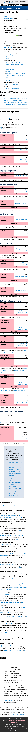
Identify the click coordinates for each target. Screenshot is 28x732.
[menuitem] (2, 8)
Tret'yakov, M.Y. (19, 517)
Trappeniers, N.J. (21, 553)
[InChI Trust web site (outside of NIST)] (26, 21)
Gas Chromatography (12, 79)
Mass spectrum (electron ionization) (15, 73)
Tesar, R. (9, 515)
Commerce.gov (22, 728)
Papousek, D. (3, 515)
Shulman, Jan (9, 645)
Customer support (8, 700)
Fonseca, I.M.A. (4, 544)
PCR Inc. (2, 528)
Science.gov (9, 730)
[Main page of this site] (2, 8)
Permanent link (8, 47)
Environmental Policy (10, 726)
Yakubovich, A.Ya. (18, 535)
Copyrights (6, 720)
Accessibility (12, 718)
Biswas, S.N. (13, 553)
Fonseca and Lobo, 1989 (21, 175)
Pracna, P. (14, 515)
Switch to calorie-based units (13, 88)
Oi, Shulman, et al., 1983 (21, 402)
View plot (2, 422)
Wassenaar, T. (9, 612)
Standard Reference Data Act (16, 714)
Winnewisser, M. (4, 517)
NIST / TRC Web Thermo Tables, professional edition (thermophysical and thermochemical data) (15, 104)
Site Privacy (5, 718)
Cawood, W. (3, 564)
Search (9, 8)
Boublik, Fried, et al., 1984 (19, 390)
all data (18, 523)
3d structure (11, 40)
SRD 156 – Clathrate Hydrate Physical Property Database (14, 493)
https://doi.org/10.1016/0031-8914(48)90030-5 (12, 616)
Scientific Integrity (21, 726)
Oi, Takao (2, 645)
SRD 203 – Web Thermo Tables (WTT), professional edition (15, 484)
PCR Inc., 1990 (24, 149)
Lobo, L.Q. (11, 544)
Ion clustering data (11, 69)
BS (1, 127)
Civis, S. (20, 515)
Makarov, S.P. (10, 535)
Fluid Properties (10, 81)
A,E (27, 341)
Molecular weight (8, 18)
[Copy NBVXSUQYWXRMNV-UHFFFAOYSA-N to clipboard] (25, 28)
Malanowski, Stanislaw (19, 584)
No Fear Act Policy (20, 724)
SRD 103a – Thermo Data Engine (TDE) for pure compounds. (15, 464)
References (9, 56)
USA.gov (15, 730)
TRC (1, 124)
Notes (7, 58)
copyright (10, 118)
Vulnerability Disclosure (9, 724)
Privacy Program (20, 718)
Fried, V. (8, 623)
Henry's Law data (10, 66)
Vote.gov (20, 730)
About (17, 8)
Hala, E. (13, 623)
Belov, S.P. (11, 517)
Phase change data (11, 55)
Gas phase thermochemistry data (15, 62)
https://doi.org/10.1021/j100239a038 (13, 650)
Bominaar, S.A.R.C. (5, 553)
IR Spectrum (9, 71)
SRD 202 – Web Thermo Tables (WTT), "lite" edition (15, 478)
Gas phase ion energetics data (14, 68)
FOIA (2, 726)
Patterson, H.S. (10, 564)
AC (1, 128)
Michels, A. (3, 612)
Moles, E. (2, 638)
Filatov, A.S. (3, 535)
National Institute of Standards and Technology (3, 5)
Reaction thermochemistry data (14, 64)
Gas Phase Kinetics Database (13, 84)
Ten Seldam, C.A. (4, 555)
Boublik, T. (3, 623)
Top (4, 115)
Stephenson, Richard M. (6, 584)
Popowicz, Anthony (18, 645)
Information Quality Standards (9, 728)
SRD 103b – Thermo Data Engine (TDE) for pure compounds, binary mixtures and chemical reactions (15, 471)
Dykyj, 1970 (13, 352)
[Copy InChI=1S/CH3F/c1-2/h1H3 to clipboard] (4, 24)
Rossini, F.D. (8, 594)
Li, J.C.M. (2, 594)
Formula (6, 16)
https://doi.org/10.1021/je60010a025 (10, 602)
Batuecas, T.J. (8, 638)
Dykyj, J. (2, 607)
